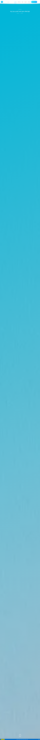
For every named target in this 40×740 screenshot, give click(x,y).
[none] (20, 735)
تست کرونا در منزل (2, 739)
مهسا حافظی (22, 13)
